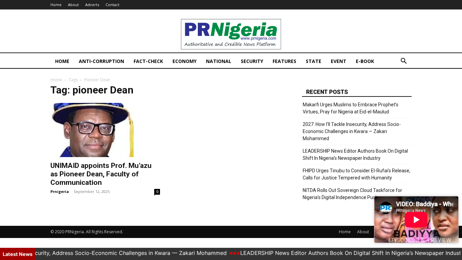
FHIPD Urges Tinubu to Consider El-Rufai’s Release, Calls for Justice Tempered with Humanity (356, 174)
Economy (184, 61)
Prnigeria (59, 191)
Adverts (92, 4)
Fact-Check (148, 61)
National (218, 61)
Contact (112, 4)
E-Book (365, 61)
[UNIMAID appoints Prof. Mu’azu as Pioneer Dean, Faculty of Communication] (105, 130)
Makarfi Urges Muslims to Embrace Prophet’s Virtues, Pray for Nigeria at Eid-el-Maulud (350, 108)
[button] (403, 62)
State (313, 61)
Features (284, 61)
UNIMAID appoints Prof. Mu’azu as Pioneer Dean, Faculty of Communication (101, 174)
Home (56, 4)
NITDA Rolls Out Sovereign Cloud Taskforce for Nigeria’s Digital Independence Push (352, 194)
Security (252, 61)
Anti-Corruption (101, 61)
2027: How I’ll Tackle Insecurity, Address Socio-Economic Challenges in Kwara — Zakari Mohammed (352, 131)
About (73, 4)
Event (338, 61)
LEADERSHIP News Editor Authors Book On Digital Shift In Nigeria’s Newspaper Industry (355, 154)
